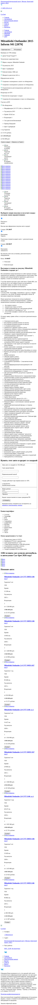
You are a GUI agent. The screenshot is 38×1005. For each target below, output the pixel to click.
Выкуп (6, 25)
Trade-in (6, 24)
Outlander (7, 35)
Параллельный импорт (11, 20)
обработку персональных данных (12, 505)
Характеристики (5, 49)
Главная (6, 17)
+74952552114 (8, 935)
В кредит (7, 616)
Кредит (6, 22)
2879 (5, 36)
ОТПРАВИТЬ (6, 500)
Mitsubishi (7, 33)
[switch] (1, 218)
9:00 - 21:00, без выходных (12, 948)
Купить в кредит (5, 142)
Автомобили (8, 19)
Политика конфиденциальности (10, 994)
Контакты (7, 27)
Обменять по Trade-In (17, 142)
